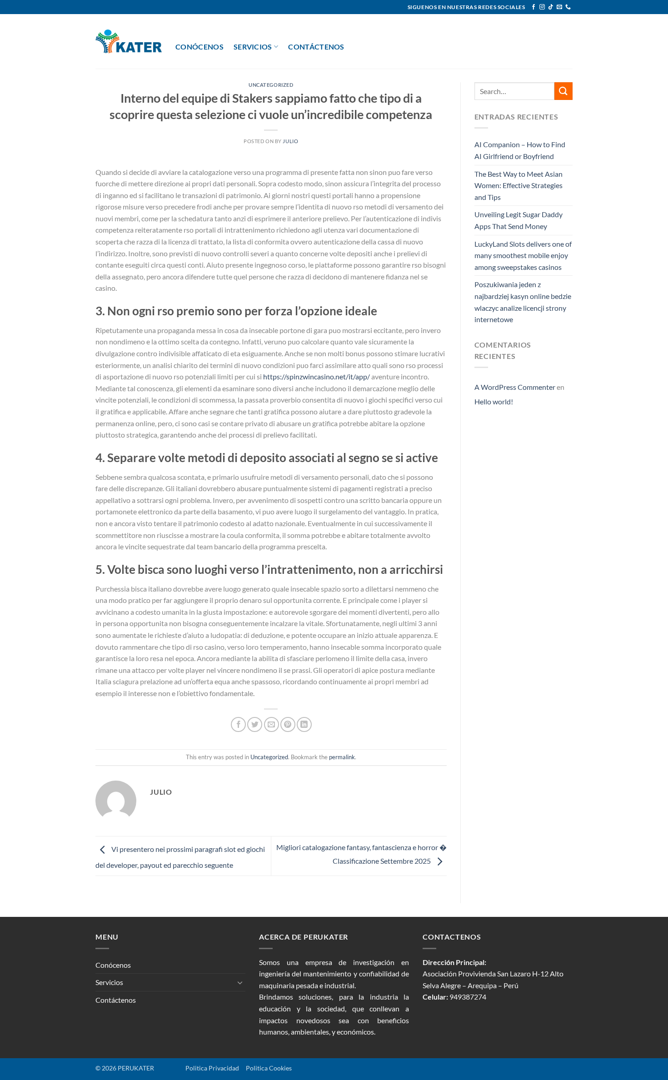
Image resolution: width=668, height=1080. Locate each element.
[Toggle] (239, 982)
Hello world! (493, 401)
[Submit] (563, 91)
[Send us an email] (559, 7)
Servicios (253, 46)
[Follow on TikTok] (550, 7)
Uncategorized (271, 85)
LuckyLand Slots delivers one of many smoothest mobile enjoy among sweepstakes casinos (523, 255)
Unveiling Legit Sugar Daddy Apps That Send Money (518, 220)
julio (290, 141)
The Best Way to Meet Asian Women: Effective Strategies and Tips (518, 185)
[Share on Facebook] (238, 724)
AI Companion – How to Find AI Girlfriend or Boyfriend (519, 150)
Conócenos (199, 46)
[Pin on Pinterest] (287, 724)
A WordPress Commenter (514, 387)
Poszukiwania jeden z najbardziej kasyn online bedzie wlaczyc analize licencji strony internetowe (522, 302)
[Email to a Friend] (271, 724)
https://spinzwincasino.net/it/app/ (316, 376)
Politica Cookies (269, 1068)
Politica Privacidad (197, 1068)
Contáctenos (316, 46)
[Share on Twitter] (254, 724)
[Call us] (568, 7)
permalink (342, 757)
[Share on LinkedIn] (304, 724)
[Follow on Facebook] (533, 7)
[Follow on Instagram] (542, 7)
